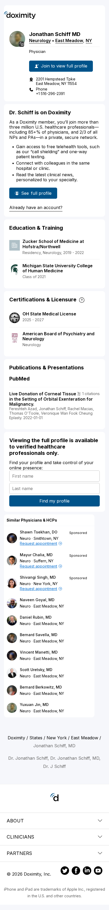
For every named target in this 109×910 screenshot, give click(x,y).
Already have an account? (35, 207)
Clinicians (20, 837)
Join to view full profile (64, 66)
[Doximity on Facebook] (76, 871)
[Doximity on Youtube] (98, 871)
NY (89, 40)
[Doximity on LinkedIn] (87, 871)
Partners (19, 853)
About (15, 820)
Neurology (40, 40)
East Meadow (69, 40)
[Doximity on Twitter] (65, 871)
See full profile (36, 195)
